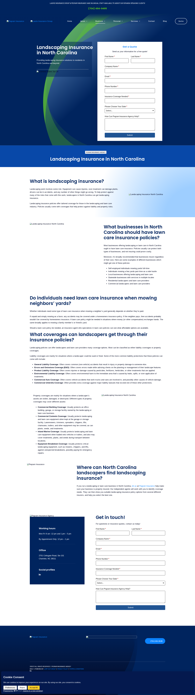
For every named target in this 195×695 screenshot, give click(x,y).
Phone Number (111, 86)
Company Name (112, 66)
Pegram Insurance (147, 486)
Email (107, 76)
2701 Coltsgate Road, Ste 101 (51, 556)
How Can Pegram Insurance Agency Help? (122, 116)
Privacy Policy (62, 669)
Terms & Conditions (77, 669)
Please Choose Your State (116, 106)
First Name (110, 56)
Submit (130, 135)
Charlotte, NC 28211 (47, 559)
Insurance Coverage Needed (117, 96)
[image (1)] (111, 637)
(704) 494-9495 (97, 8)
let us (134, 486)
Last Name (136, 56)
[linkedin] (40, 574)
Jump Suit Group (50, 669)
